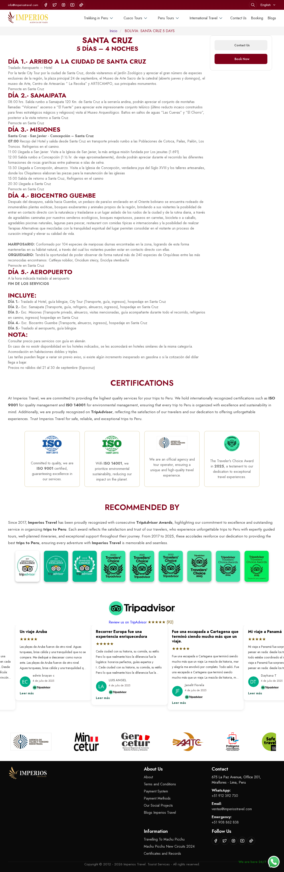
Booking (257, 18)
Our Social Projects (158, 805)
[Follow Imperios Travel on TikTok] (81, 5)
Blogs (272, 18)
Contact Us (238, 18)
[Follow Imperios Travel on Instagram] (63, 5)
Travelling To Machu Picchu (164, 839)
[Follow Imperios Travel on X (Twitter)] (55, 5)
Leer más (11, 693)
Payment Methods (157, 798)
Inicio (113, 30)
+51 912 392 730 (225, 795)
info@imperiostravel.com (23, 5)
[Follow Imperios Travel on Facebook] (46, 5)
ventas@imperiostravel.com (232, 809)
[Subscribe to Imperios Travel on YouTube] (72, 5)
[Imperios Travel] (28, 18)
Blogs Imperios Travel (160, 812)
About (148, 777)
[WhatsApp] (273, 861)
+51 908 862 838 (225, 822)
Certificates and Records (162, 853)
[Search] (253, 5)
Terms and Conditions (160, 784)
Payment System (156, 791)
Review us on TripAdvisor (128, 622)
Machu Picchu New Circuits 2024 (169, 846)
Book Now (242, 59)
